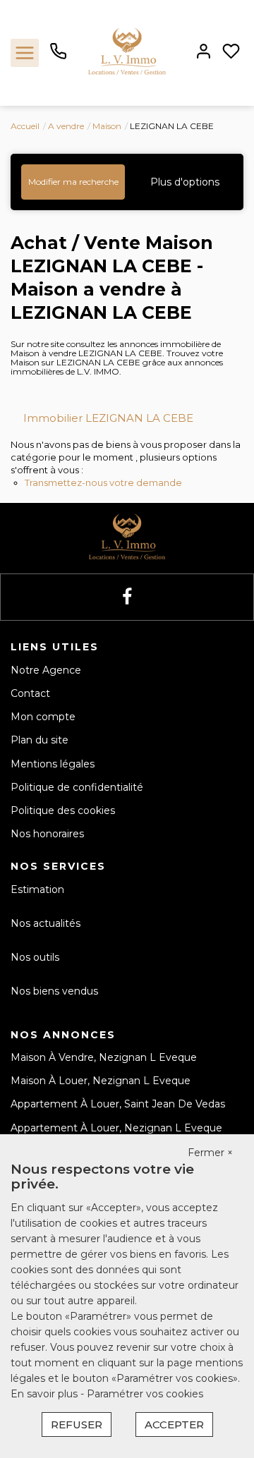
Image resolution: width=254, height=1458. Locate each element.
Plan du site (39, 740)
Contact (30, 693)
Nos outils (35, 957)
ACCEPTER (174, 1424)
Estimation (37, 889)
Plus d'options (184, 182)
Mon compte (43, 716)
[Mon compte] (203, 52)
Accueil (25, 126)
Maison (106, 126)
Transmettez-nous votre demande (103, 482)
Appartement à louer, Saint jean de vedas (118, 1104)
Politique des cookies (63, 810)
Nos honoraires (47, 833)
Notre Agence (46, 670)
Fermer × (210, 1152)
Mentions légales (53, 764)
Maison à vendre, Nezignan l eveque (104, 1057)
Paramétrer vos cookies (145, 1393)
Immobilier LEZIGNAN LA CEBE (108, 418)
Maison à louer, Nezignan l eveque (100, 1080)
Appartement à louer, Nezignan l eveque (116, 1128)
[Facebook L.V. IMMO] (127, 597)
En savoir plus (45, 1393)
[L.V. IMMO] (127, 52)
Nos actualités (45, 923)
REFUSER (76, 1424)
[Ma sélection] (231, 52)
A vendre (66, 126)
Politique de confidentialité (77, 787)
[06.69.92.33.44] (58, 56)
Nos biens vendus (54, 991)
